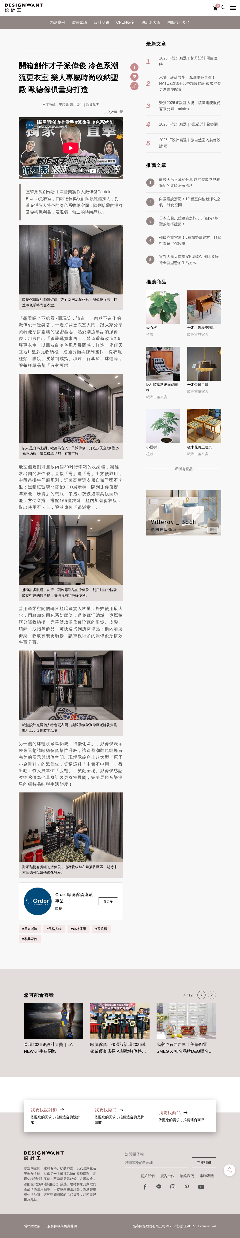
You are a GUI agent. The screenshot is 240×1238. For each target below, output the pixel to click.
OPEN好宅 (125, 22)
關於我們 (148, 1176)
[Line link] (159, 1188)
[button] (201, 995)
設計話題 (101, 22)
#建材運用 (78, 929)
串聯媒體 (207, 1176)
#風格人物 (54, 929)
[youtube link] (201, 1188)
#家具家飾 (29, 939)
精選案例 (57, 22)
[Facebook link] (145, 1188)
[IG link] (173, 1188)
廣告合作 (167, 1176)
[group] (53, 1025)
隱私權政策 (32, 1226)
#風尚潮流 (29, 929)
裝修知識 (79, 22)
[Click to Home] (24, 8)
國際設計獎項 (178, 22)
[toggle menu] (233, 8)
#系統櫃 (101, 929)
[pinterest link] (187, 1188)
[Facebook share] (134, 67)
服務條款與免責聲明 (62, 1226)
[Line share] (134, 77)
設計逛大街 (151, 22)
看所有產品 (184, 469)
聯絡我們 (187, 1176)
